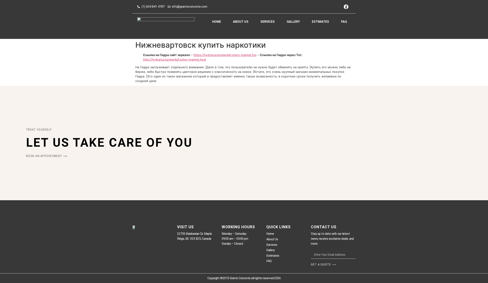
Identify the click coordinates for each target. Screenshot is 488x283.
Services (267, 21)
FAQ (344, 21)
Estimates (320, 21)
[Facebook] (346, 6)
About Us (240, 21)
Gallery (293, 21)
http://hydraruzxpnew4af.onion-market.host (174, 59)
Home (216, 21)
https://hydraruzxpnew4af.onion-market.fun (224, 55)
